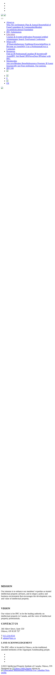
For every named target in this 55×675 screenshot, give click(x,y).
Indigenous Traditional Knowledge (29, 44)
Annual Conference (37, 39)
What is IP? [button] (11, 42)
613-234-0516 (9, 636)
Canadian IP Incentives (35, 54)
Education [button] (10, 34)
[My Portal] (7, 76)
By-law (18, 66)
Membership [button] (11, 61)
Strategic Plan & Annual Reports (31, 25)
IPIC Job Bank (17, 56)
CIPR (26, 56)
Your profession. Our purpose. (33, 66)
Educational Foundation (23, 29)
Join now (10, 63)
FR (7, 83)
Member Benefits (21, 63)
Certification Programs (31, 37)
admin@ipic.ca (9, 638)
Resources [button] (10, 51)
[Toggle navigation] (2, 18)
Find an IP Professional (16, 54)
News (31, 56)
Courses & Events (14, 37)
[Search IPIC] (7, 81)
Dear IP (37, 56)
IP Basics (10, 44)
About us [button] (10, 22)
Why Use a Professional (31, 46)
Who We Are (11, 25)
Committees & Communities (23, 27)
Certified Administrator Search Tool (27, 38)
